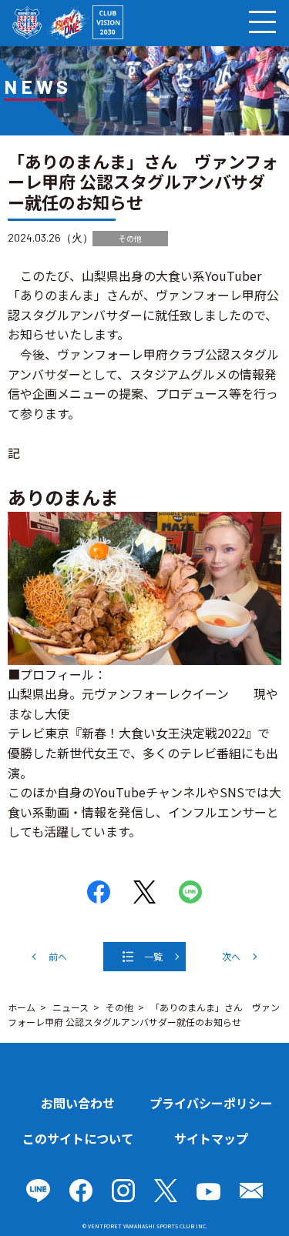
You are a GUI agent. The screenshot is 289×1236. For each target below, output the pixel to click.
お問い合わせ (78, 1103)
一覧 (153, 956)
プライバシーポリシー (211, 1103)
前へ (58, 956)
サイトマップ (211, 1138)
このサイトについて (77, 1138)
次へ (231, 956)
